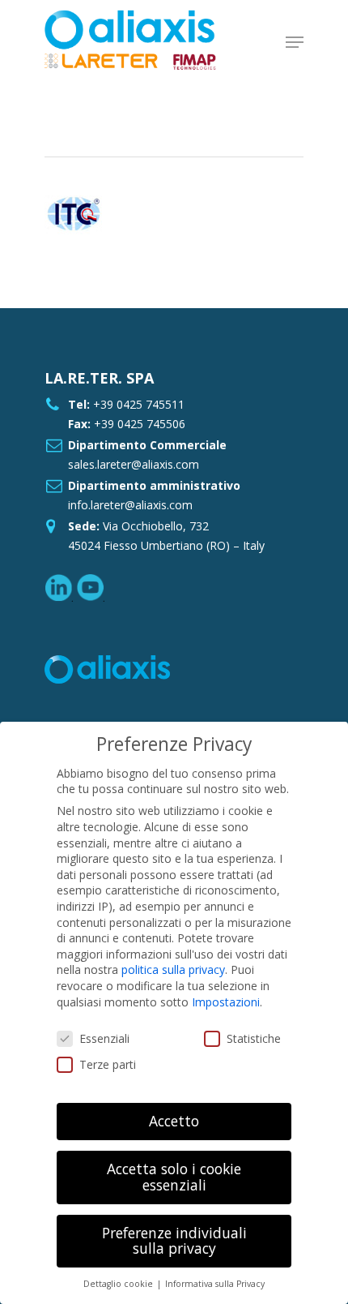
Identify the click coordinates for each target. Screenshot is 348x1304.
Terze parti (107, 1064)
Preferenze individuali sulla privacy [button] (174, 1241)
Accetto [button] (174, 1120)
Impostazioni (226, 1002)
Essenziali (104, 1038)
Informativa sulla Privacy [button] (215, 1283)
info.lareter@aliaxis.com (130, 505)
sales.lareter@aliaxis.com (133, 464)
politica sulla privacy (173, 969)
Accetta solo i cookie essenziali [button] (174, 1177)
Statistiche (254, 1038)
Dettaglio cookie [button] (119, 1283)
